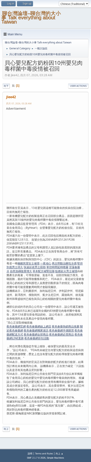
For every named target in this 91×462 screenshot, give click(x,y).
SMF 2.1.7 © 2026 (36, 457)
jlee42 (11, 97)
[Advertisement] (45, 156)
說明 (30, 453)
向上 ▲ (59, 453)
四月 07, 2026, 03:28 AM (19, 103)
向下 (6, 85)
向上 (6, 428)
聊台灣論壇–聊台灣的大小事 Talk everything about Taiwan (31, 17)
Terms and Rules (44, 453)
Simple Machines (55, 457)
